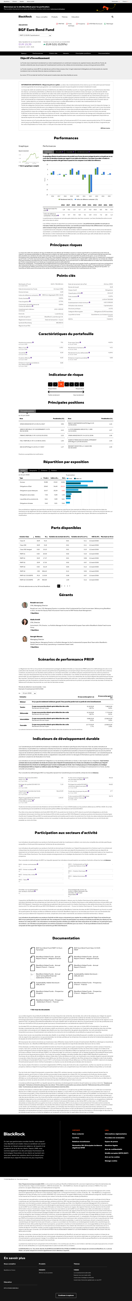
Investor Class (24, 537)
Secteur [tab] (23, 470)
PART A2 (22, 562)
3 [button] (64, 586)
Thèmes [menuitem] (65, 17)
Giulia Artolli (35, 619)
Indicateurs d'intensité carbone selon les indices (40, 1085)
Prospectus (81, 23)
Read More (35, 613)
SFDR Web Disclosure (95, 23)
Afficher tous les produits (46, 1272)
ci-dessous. (95, 773)
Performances (38, 53)
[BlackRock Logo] (15, 1135)
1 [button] (58, 586)
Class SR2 (23, 545)
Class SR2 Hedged (26, 549)
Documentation (104, 53)
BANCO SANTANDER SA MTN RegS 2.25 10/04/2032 (81, 424)
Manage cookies (111, 1161)
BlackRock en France (9, 1270)
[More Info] (62, 152)
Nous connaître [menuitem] (41, 17)
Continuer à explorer (66, 1295)
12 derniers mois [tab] (82, 152)
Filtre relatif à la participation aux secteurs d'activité (71, 1085)
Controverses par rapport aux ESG (33, 1086)
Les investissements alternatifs (82, 1272)
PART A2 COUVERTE (26, 575)
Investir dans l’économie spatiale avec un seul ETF (87, 1280)
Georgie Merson (36, 636)
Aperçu (23, 53)
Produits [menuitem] (55, 17)
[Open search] (112, 17)
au (20, 693)
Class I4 (22, 541)
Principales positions (83, 53)
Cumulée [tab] (69, 152)
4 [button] (67, 586)
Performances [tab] (49, 146)
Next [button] (69, 586)
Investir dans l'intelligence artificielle (84, 1277)
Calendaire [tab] (48, 152)
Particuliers (115, 1)
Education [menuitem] (75, 17)
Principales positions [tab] (27, 411)
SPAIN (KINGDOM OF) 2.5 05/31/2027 (32, 424)
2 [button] (61, 586)
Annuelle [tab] (59, 152)
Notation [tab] (54, 470)
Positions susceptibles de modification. (31, 454)
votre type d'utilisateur (58, 9)
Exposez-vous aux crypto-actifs (82, 1275)
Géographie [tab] (33, 470)
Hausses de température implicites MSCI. (56, 1086)
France (125, 1)
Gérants (66, 53)
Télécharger (109, 23)
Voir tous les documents (40, 1010)
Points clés (53, 53)
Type (21, 478)
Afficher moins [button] (105, 128)
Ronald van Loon (36, 603)
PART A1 (22, 554)
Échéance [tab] (44, 470)
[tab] (30, 157)
